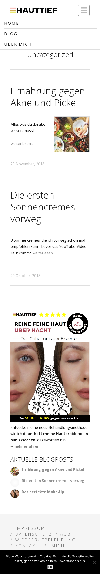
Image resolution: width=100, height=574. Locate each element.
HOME (11, 23)
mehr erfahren (26, 446)
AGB (65, 534)
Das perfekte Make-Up (43, 491)
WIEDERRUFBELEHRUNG (45, 540)
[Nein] (94, 562)
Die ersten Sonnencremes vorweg (42, 206)
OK (50, 567)
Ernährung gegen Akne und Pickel (47, 96)
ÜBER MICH (18, 44)
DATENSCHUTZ (33, 534)
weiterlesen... (22, 143)
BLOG (10, 33)
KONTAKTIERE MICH (40, 545)
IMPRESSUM (30, 528)
